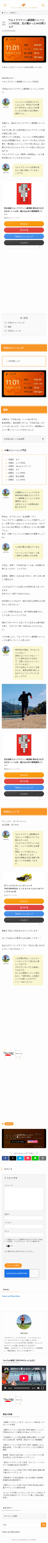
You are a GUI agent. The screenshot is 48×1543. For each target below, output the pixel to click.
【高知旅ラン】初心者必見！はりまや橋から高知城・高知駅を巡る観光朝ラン (23, 1479)
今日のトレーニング (16, 323)
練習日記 (9, 1124)
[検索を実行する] (43, 1524)
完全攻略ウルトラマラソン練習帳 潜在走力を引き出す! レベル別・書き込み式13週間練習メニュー (24, 211)
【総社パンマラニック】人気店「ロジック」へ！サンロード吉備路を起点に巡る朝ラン (23, 1463)
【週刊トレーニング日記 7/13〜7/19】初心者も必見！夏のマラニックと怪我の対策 (24, 1486)
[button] (5, 1158)
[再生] (5, 1388)
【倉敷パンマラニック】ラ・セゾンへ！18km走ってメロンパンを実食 (24, 1423)
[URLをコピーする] (42, 1158)
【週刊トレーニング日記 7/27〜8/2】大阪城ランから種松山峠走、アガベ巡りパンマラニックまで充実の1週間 (23, 1447)
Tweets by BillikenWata (11, 1296)
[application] (24, 1378)
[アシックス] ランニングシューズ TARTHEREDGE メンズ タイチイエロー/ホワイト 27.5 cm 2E (24, 888)
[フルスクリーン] (42, 1388)
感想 (9, 327)
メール (8, 1222)
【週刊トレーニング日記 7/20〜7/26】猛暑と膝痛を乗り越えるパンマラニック (24, 1471)
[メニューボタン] (5, 5)
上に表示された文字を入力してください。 (20, 1251)
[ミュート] (38, 1388)
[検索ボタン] (43, 5)
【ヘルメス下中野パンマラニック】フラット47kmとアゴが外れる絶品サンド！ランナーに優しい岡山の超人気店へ (24, 1495)
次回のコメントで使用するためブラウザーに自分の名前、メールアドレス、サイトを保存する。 (25, 1240)
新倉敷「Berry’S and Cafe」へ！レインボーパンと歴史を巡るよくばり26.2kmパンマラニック (23, 1456)
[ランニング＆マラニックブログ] (24, 5)
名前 (7, 1214)
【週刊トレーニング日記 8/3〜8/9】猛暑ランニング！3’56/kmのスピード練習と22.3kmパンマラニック (24, 1431)
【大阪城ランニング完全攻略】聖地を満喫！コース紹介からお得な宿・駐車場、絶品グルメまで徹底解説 (23, 1438)
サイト (7, 1231)
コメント (9, 1185)
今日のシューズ (14, 331)
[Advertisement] (24, 281)
